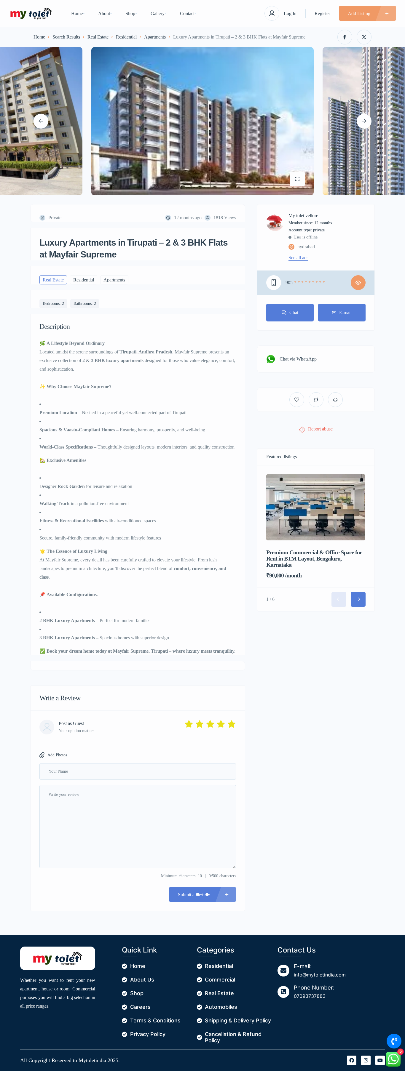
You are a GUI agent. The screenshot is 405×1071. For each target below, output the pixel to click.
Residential (126, 36)
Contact (187, 13)
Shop (130, 13)
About (104, 13)
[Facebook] (351, 1060)
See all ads (298, 257)
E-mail (345, 312)
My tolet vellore (303, 215)
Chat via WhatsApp (298, 358)
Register (322, 13)
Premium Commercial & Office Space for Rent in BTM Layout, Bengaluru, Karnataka (314, 558)
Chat (293, 312)
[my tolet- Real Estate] (31, 13)
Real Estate (98, 36)
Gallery (158, 13)
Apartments (155, 36)
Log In (290, 13)
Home (77, 13)
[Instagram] (366, 1060)
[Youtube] (380, 1060)
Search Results (66, 36)
